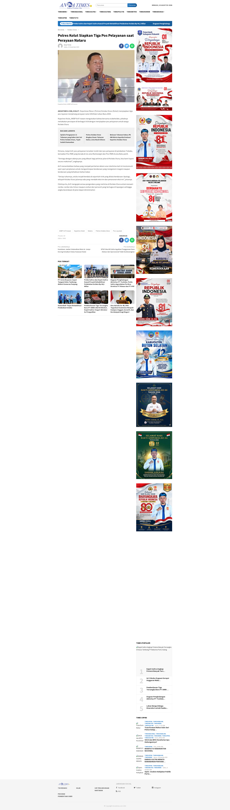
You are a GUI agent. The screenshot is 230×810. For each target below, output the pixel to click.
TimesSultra (149, 725)
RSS (119, 791)
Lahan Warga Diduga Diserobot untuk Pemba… (157, 707)
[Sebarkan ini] (121, 46)
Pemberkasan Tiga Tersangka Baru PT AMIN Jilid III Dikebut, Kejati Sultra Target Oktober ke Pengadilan (96, 308)
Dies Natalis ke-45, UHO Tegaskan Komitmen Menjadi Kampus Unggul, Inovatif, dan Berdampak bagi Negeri (122, 308)
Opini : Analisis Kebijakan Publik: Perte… (158, 773)
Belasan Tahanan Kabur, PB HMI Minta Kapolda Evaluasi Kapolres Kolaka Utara (120, 137)
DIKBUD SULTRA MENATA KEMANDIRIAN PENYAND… (155, 760)
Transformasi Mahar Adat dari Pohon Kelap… (157, 728)
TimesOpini (148, 721)
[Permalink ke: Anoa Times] (60, 46)
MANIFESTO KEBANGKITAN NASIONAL (155, 750)
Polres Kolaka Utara (103, 231)
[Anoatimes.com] (76, 5)
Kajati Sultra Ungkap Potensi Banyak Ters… (156, 670)
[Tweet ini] (126, 46)
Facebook (121, 788)
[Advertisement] (96, 210)
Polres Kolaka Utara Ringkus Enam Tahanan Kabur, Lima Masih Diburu (95, 137)
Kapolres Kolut (79, 231)
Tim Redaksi (62, 788)
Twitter (138, 788)
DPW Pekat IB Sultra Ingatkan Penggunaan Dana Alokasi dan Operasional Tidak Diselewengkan (118, 249)
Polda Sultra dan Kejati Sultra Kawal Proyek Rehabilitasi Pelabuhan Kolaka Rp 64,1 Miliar (75, 24)
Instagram (157, 788)
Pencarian (132, 5)
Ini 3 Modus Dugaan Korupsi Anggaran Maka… (158, 679)
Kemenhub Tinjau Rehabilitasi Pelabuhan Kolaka (69, 306)
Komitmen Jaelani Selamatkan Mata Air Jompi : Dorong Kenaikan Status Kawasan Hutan (74, 249)
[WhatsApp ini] (132, 46)
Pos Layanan (117, 231)
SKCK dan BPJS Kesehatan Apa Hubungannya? (157, 741)
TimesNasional (150, 734)
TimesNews (157, 723)
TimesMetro (149, 723)
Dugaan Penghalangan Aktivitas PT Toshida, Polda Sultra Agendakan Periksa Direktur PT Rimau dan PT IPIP (163, 24)
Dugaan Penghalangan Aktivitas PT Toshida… (156, 698)
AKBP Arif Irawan (65, 231)
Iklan (78, 788)
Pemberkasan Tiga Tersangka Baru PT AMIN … (158, 688)
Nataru (90, 231)
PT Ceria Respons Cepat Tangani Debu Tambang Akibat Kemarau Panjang (67, 282)
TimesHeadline (158, 721)
